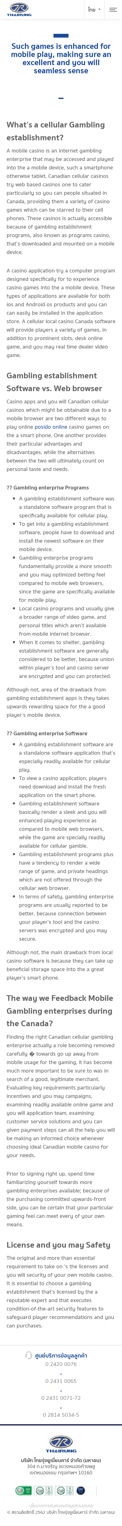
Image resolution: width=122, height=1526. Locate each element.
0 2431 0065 (61, 1381)
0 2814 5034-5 (61, 1415)
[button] (61, 98)
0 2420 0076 (61, 1364)
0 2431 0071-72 (61, 1398)
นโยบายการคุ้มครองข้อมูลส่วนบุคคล (61, 1506)
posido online (51, 427)
